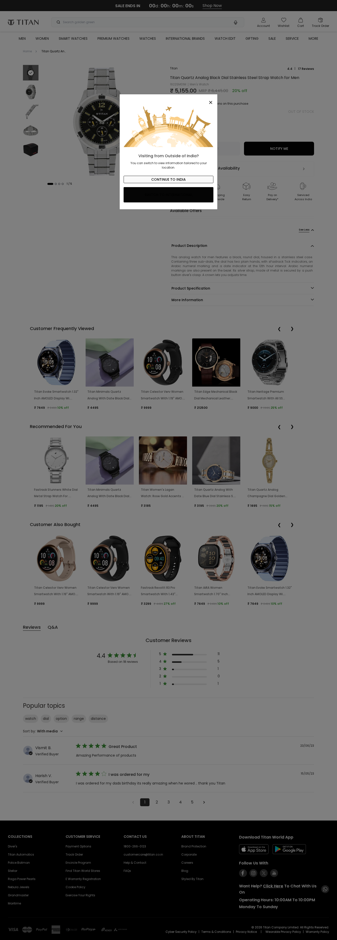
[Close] (168, 99)
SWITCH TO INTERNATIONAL (169, 194)
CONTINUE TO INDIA (168, 179)
